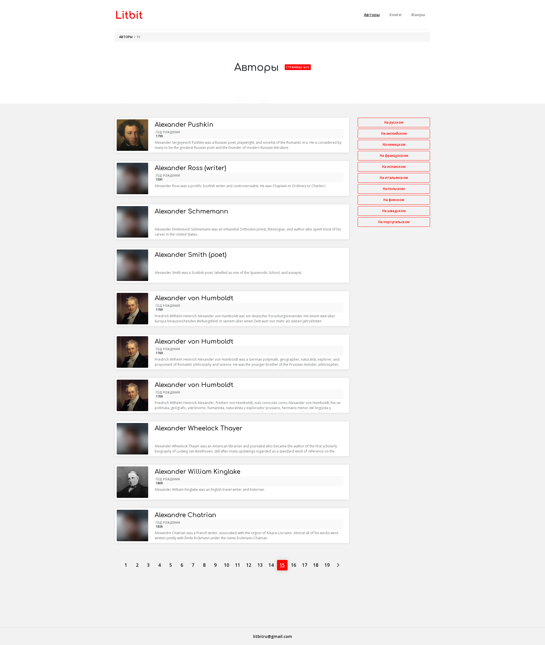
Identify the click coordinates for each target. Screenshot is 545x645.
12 (248, 565)
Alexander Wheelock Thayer (198, 428)
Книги (395, 14)
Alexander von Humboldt (194, 298)
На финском (393, 199)
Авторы (372, 14)
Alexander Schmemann (191, 211)
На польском (394, 188)
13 (260, 565)
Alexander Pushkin (184, 124)
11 (237, 565)
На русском (393, 122)
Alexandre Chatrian (185, 515)
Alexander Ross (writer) (190, 168)
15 (282, 565)
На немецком (394, 144)
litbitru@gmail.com (272, 636)
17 (304, 565)
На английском (394, 133)
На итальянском (394, 177)
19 (327, 565)
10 (226, 565)
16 (293, 565)
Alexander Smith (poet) (191, 254)
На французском (394, 155)
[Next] (338, 565)
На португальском (394, 221)
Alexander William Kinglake (197, 471)
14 (271, 565)
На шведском (394, 210)
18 (315, 565)
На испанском (394, 166)
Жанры (418, 14)
